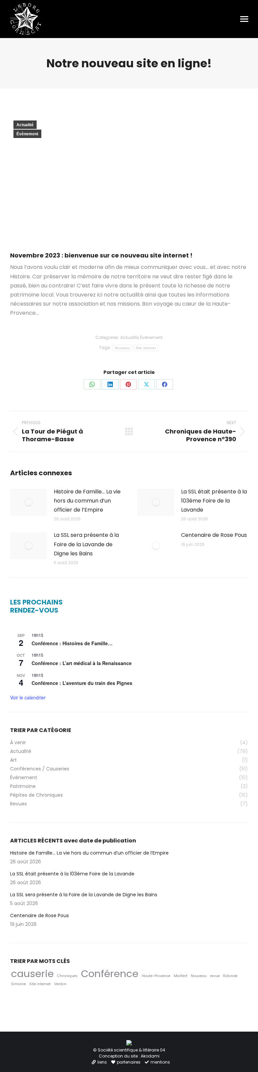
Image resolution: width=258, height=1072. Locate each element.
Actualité (25, 125)
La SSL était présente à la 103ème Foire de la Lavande (214, 501)
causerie (32, 973)
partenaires (128, 1062)
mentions (160, 1062)
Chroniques (67, 975)
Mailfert (180, 975)
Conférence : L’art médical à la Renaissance (82, 663)
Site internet (146, 348)
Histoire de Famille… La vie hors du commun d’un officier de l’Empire (87, 501)
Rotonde (230, 975)
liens (102, 1062)
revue (215, 975)
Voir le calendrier (28, 697)
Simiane (18, 984)
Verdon (60, 984)
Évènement (27, 134)
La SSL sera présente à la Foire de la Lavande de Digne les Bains (86, 544)
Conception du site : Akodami (129, 1056)
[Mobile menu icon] (244, 19)
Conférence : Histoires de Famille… (72, 643)
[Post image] (28, 502)
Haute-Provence (156, 975)
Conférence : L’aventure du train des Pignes (82, 683)
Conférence (109, 973)
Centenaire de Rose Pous (214, 535)
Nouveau (122, 348)
